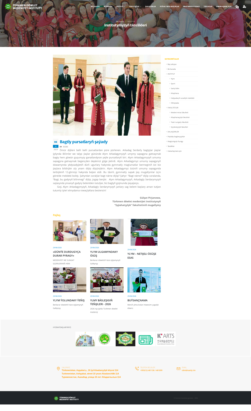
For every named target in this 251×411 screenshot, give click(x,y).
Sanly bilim (175, 88)
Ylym (173, 79)
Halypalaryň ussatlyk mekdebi (182, 98)
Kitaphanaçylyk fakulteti (180, 117)
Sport (173, 84)
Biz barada (108, 6)
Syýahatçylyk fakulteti (179, 127)
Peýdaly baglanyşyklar (169, 6)
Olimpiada (175, 103)
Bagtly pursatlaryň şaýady (84, 141)
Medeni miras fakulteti (179, 112)
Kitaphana (175, 93)
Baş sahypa (95, 6)
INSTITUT (120, 6)
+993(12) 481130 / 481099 (151, 370)
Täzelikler (208, 6)
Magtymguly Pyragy (191, 6)
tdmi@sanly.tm (188, 370)
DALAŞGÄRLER (150, 6)
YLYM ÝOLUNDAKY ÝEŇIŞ (69, 300)
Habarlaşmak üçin (223, 6)
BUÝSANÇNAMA (137, 300)
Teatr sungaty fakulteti (179, 122)
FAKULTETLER (134, 6)
